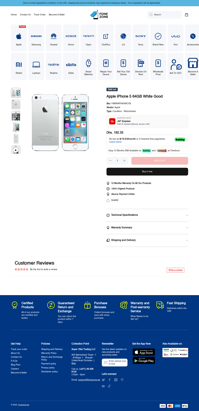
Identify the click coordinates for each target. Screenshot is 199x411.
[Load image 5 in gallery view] (16, 139)
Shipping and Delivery (52, 349)
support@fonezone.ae (89, 380)
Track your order (19, 349)
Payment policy (48, 364)
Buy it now (147, 172)
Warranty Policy (48, 353)
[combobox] (164, 15)
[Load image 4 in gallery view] (16, 127)
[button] (186, 14)
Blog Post (15, 365)
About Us (15, 353)
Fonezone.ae (23, 405)
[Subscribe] (123, 362)
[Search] (150, 15)
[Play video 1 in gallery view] (16, 150)
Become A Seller (19, 373)
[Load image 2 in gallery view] (16, 104)
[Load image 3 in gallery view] (16, 116)
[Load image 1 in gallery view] (16, 93)
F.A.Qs (14, 361)
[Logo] (99, 14)
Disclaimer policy (49, 372)
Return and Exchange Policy (52, 358)
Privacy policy (48, 368)
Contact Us (16, 357)
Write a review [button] (176, 270)
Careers (15, 369)
